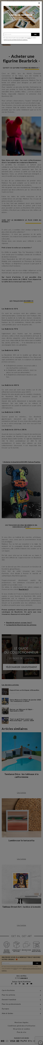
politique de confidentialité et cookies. (16, 39)
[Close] (39, 3)
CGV (29, 38)
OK (35, 34)
